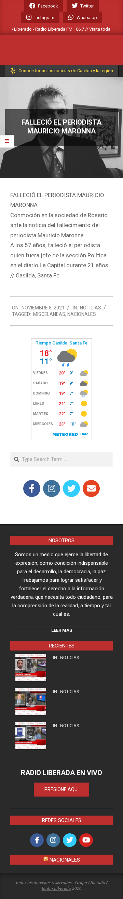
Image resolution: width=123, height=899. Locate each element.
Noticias (90, 307)
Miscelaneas (49, 314)
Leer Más (61, 630)
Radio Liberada (56, 888)
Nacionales (81, 314)
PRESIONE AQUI (61, 789)
